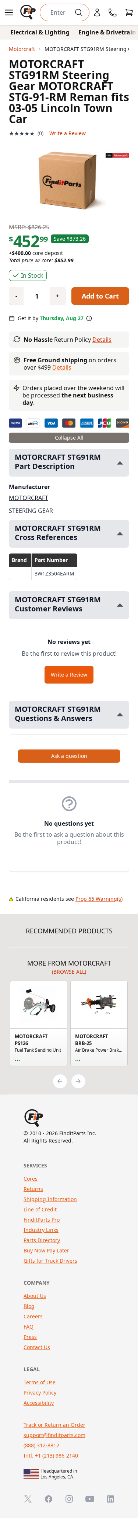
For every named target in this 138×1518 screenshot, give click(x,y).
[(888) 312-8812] (112, 12)
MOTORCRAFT (28, 498)
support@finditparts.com (54, 1435)
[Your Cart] (129, 12)
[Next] (78, 1081)
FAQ (28, 1326)
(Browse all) (69, 971)
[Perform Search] (78, 12)
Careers (33, 1316)
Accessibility (39, 1402)
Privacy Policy (40, 1392)
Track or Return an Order (54, 1424)
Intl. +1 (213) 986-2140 (51, 1455)
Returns (33, 1188)
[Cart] (129, 12)
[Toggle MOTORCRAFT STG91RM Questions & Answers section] (120, 714)
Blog (29, 1306)
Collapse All (69, 437)
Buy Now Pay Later (46, 1250)
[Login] (97, 12)
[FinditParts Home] (29, 12)
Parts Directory (42, 1240)
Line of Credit (40, 1209)
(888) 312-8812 (41, 1445)
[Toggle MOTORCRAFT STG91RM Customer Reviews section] (120, 605)
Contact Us (37, 1347)
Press (30, 1336)
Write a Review (67, 133)
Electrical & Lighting (40, 32)
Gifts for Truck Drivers (50, 1260)
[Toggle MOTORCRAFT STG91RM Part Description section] (120, 463)
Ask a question (69, 755)
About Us (35, 1295)
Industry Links (41, 1229)
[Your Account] (97, 12)
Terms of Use (40, 1382)
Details (102, 339)
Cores (31, 1178)
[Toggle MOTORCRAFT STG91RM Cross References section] (120, 534)
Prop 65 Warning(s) (99, 898)
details (61, 367)
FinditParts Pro (42, 1219)
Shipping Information (50, 1199)
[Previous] (60, 1081)
